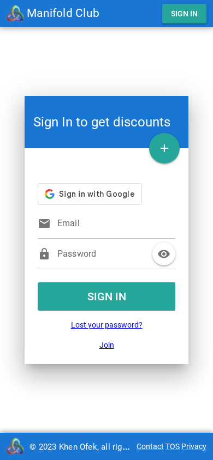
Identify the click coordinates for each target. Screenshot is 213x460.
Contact (150, 446)
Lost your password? (107, 324)
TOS (172, 446)
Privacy (193, 446)
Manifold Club (61, 13)
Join (106, 345)
